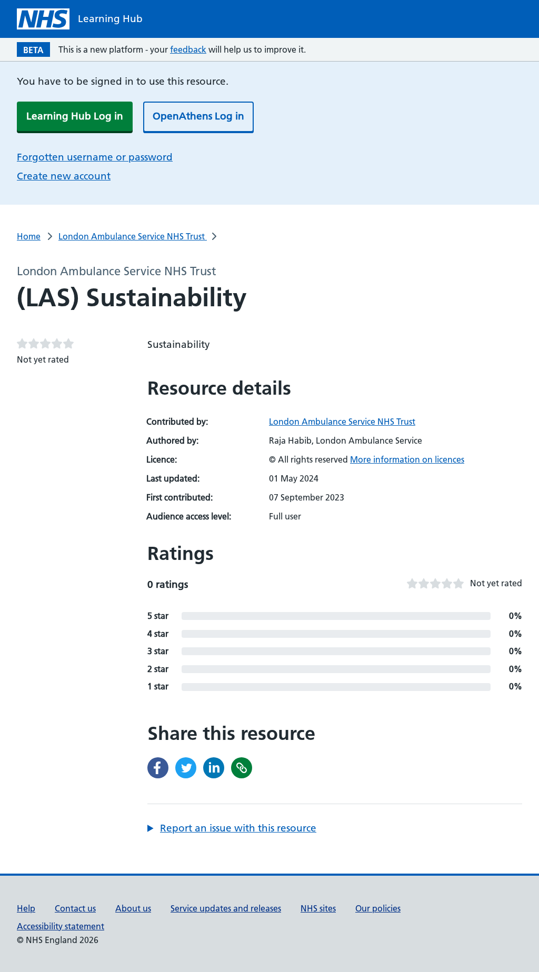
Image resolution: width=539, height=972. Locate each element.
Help (26, 908)
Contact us (75, 908)
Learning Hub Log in (74, 116)
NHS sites (318, 908)
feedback (188, 49)
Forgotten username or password (95, 157)
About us (133, 908)
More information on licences (407, 459)
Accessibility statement (60, 926)
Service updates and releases (226, 908)
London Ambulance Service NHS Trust (132, 236)
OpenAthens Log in (198, 116)
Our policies (378, 908)
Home (29, 236)
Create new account (64, 176)
